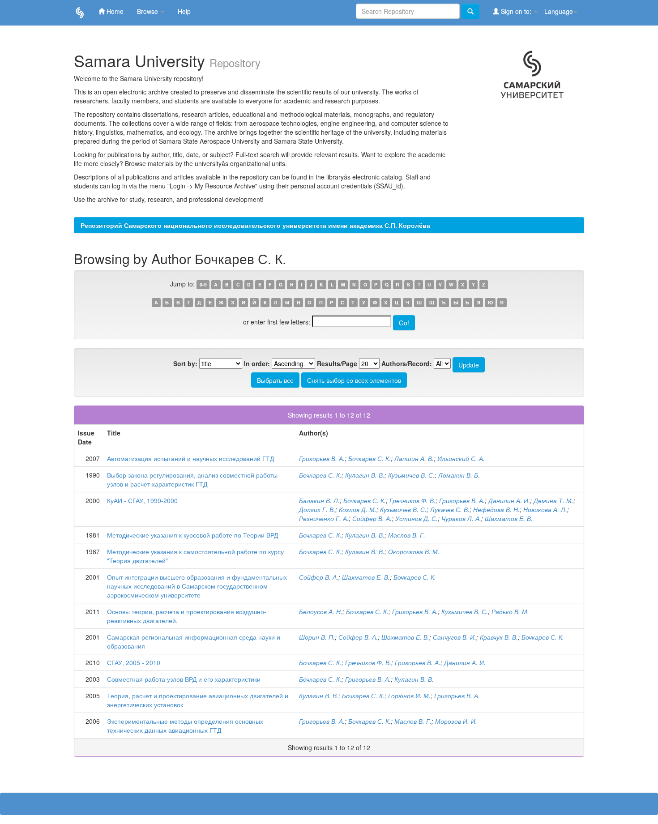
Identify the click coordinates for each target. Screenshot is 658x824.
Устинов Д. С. (416, 518)
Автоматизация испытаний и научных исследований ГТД (190, 458)
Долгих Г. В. (317, 509)
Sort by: (185, 363)
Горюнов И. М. (409, 695)
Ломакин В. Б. (459, 474)
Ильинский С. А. (461, 458)
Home (114, 11)
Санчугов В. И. (454, 636)
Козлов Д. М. (357, 509)
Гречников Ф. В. (412, 500)
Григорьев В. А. (322, 458)
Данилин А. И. (509, 500)
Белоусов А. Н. (320, 611)
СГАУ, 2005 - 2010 (133, 662)
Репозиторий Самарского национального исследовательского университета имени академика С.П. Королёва (255, 225)
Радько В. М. (510, 611)
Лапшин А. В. (414, 458)
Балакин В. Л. (319, 500)
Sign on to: (516, 11)
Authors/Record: (406, 363)
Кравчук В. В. (499, 636)
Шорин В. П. (317, 636)
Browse (148, 11)
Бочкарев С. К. (369, 458)
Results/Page (337, 363)
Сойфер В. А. (372, 518)
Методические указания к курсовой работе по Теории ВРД (192, 534)
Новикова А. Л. (545, 509)
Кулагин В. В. (365, 474)
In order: (257, 363)
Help (184, 11)
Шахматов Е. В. (509, 518)
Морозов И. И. (456, 721)
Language (558, 11)
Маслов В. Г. (406, 534)
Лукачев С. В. (450, 509)
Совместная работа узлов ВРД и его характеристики (184, 679)
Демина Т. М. (553, 500)
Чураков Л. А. (461, 518)
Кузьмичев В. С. (411, 474)
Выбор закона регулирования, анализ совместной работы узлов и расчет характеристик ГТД (192, 479)
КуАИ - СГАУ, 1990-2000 (142, 500)
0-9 (203, 284)
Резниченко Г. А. (324, 518)
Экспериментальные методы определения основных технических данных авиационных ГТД (185, 725)
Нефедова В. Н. (496, 509)
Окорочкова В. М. (414, 551)
